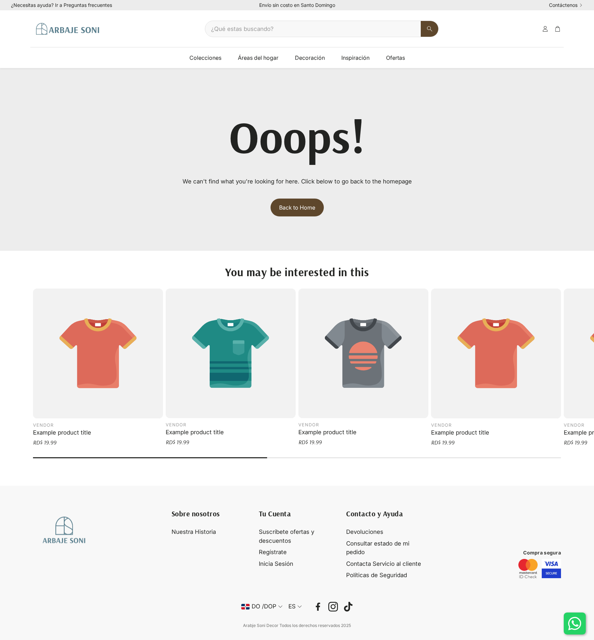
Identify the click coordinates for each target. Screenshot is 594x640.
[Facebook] (318, 606)
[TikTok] (348, 606)
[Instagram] (333, 606)
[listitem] (528, 568)
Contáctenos (563, 5)
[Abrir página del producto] (98, 353)
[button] (321, 29)
